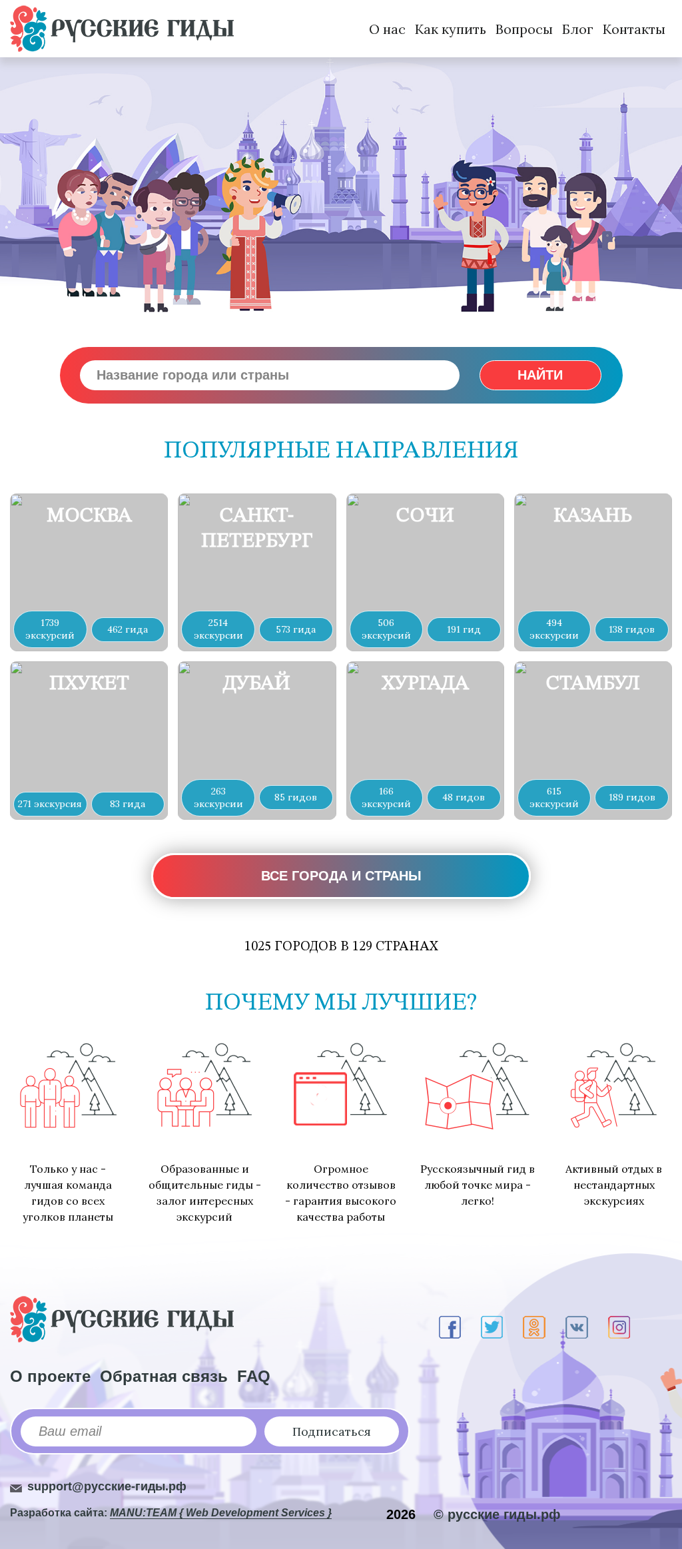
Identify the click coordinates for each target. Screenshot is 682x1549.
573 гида (296, 629)
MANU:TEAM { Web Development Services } (221, 1512)
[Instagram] (619, 1327)
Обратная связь (164, 1376)
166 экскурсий (386, 797)
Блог (577, 29)
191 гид (464, 629)
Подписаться (331, 1431)
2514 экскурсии (218, 629)
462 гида (127, 629)
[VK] (576, 1327)
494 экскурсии (554, 629)
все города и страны (341, 875)
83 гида (127, 804)
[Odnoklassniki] (534, 1327)
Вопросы (524, 29)
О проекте (50, 1376)
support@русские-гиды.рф (106, 1486)
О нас (387, 29)
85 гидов (295, 797)
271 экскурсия (50, 804)
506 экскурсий (386, 629)
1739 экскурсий (50, 629)
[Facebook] (450, 1327)
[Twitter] (492, 1327)
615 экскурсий (554, 797)
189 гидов (632, 797)
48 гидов (463, 797)
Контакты (634, 29)
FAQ (253, 1376)
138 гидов (632, 629)
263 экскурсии (218, 797)
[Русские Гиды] (122, 28)
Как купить (450, 29)
